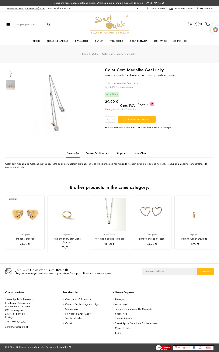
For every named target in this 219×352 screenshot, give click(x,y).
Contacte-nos (15, 292)
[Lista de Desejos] (197, 24)
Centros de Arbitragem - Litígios (82, 304)
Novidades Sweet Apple (78, 313)
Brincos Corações (24, 238)
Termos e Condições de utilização (133, 309)
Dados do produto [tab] (98, 153)
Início (36, 41)
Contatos (160, 41)
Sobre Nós (180, 41)
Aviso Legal (121, 304)
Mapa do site (122, 328)
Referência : (133, 75)
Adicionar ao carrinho (137, 119)
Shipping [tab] (122, 153)
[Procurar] (48, 24)
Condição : (162, 75)
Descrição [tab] (72, 153)
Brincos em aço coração (152, 238)
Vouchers (116, 41)
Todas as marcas (57, 41)
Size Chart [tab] (140, 153)
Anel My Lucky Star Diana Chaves (67, 240)
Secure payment (123, 318)
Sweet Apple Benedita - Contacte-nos (135, 323)
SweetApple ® (155, 3)
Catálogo (81, 41)
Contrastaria (138, 41)
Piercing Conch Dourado (194, 238)
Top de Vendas (73, 318)
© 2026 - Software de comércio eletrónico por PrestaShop (38, 347)
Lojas (117, 333)
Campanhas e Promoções (78, 299)
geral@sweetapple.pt (16, 327)
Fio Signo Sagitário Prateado (109, 238)
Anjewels (119, 75)
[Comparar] (187, 24)
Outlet (99, 41)
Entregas (119, 299)
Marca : (109, 75)
